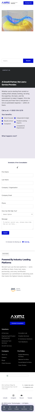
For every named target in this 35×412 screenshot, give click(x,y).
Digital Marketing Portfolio (23, 355)
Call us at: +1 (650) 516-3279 (12, 110)
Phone (4, 203)
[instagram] (13, 395)
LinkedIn (5, 398)
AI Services (5, 333)
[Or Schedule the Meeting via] (25, 241)
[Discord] (21, 395)
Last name (5, 180)
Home (4, 409)
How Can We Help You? (9, 211)
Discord (22, 398)
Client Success (6, 363)
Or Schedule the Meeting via (13, 242)
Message (4, 219)
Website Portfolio (23, 359)
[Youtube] (30, 395)
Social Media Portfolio (25, 362)
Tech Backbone (23, 342)
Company (16, 409)
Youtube (30, 398)
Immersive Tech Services (6, 342)
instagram (13, 398)
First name (5, 172)
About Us (4, 354)
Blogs (31, 409)
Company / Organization (10, 187)
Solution (10, 409)
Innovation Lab (22, 333)
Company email (7, 195)
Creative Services (23, 336)
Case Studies (24, 409)
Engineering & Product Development (8, 337)
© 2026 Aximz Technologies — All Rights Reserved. (15, 403)
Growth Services (7, 346)
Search (28, 60)
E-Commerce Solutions (25, 339)
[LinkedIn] (5, 395)
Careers (4, 357)
